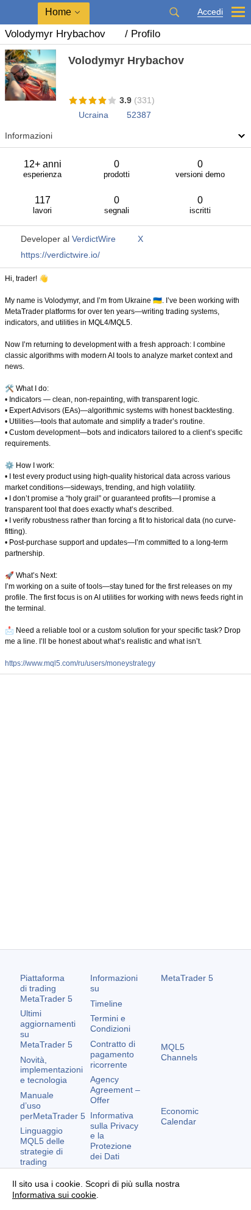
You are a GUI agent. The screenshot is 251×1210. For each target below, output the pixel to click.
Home (58, 12)
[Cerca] (174, 12)
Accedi (210, 11)
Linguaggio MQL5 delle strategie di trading (42, 1146)
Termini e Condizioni (110, 1023)
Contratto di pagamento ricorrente (112, 1054)
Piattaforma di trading (46, 988)
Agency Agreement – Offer (115, 1089)
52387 (139, 115)
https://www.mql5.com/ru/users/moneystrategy (80, 663)
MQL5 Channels (179, 1052)
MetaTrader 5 (187, 978)
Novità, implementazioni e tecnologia (51, 1070)
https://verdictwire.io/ (60, 255)
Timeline (106, 1003)
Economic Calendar (180, 1116)
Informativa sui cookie (54, 1195)
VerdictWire (94, 239)
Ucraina (93, 115)
